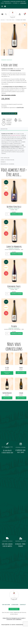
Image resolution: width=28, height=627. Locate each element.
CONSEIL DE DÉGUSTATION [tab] (7, 159)
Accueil (3, 19)
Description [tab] (4, 128)
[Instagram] (2, 6)
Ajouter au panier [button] (7, 373)
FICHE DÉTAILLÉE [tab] (5, 157)
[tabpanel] (14, 143)
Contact (23, 604)
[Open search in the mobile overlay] (6, 14)
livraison (23, 3)
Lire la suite (21, 372)
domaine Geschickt (16, 70)
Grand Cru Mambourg (14, 246)
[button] (2, 14)
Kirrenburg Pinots (14, 286)
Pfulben (14, 326)
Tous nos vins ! (10, 19)
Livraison (14, 604)
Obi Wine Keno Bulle (14, 206)
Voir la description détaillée (8, 95)
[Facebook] (5, 6)
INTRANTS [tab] (3, 161)
